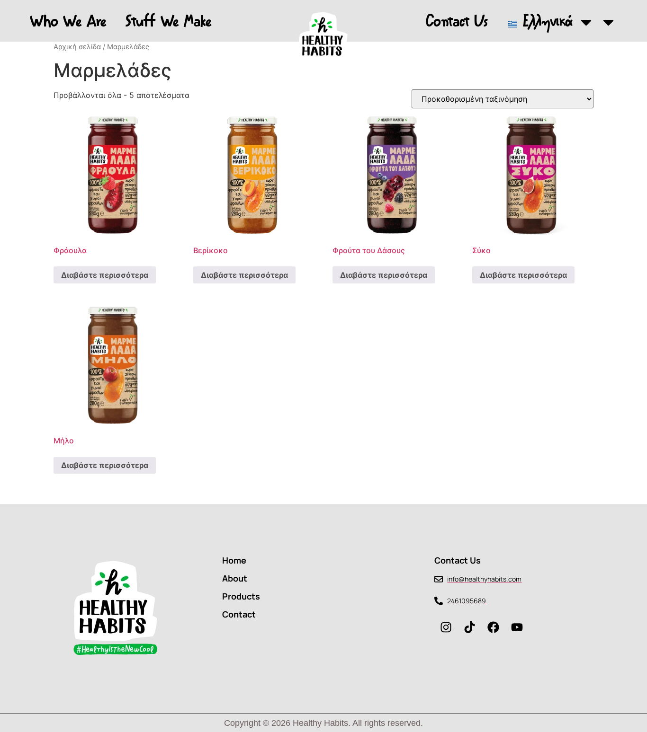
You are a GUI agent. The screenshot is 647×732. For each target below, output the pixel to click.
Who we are (68, 22)
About (234, 578)
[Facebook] (493, 627)
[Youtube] (517, 627)
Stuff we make (169, 22)
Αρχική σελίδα (77, 47)
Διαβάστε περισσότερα (104, 275)
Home (234, 560)
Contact (239, 614)
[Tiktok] (470, 627)
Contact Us (457, 22)
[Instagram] (446, 627)
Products (241, 596)
